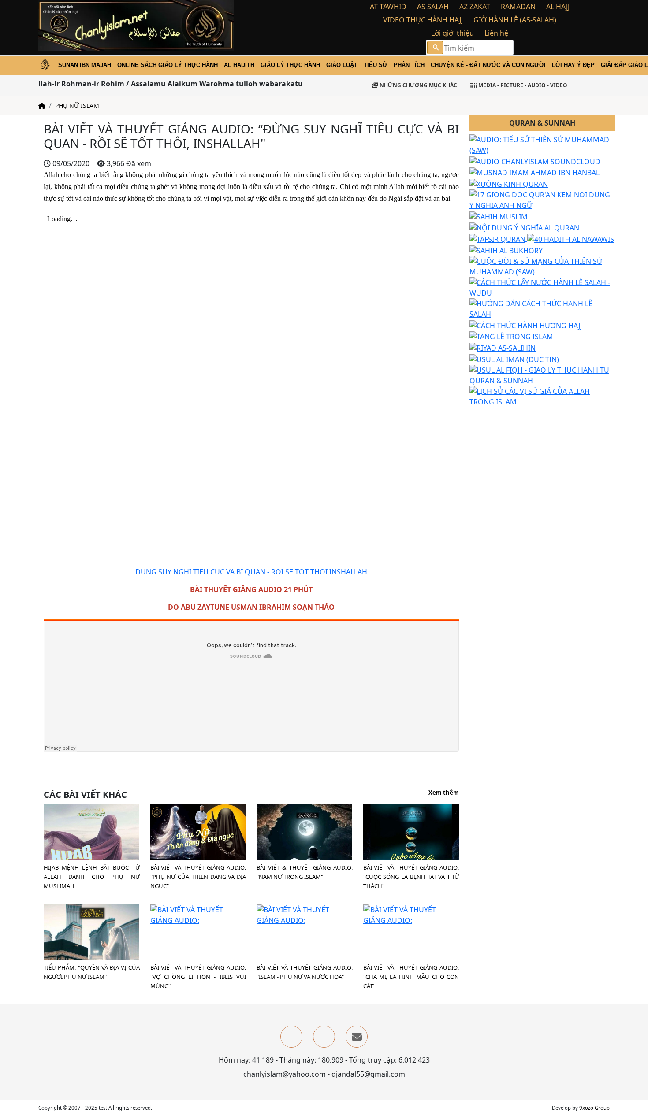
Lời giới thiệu (452, 33)
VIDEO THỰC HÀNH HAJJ (423, 20)
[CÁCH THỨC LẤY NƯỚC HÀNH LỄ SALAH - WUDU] (542, 287)
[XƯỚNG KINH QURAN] (508, 183)
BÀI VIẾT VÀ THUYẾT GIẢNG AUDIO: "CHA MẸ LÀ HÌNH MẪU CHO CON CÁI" (411, 976)
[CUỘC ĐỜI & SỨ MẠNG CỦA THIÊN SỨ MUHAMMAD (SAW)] (542, 265)
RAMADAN (518, 6)
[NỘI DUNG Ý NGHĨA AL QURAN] (524, 227)
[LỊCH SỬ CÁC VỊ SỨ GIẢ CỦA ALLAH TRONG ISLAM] (542, 395)
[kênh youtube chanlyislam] (324, 1037)
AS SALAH (433, 6)
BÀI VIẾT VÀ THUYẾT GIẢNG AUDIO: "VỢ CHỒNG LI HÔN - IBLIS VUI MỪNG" (198, 976)
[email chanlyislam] (357, 1037)
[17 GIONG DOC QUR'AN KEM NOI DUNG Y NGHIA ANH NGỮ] (542, 199)
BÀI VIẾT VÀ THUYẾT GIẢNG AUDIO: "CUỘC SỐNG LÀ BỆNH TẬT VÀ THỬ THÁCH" (411, 876)
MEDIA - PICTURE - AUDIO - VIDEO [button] (522, 85)
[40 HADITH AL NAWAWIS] (570, 238)
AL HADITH (239, 65)
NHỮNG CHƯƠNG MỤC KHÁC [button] (417, 85)
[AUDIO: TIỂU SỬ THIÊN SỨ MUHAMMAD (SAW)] (542, 144)
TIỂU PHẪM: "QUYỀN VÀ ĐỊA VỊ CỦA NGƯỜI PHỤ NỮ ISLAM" (92, 972)
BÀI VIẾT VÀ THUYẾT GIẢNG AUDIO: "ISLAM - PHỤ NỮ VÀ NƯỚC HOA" (305, 972)
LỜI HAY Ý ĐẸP (573, 65)
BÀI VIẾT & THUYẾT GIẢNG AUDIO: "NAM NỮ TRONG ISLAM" (305, 872)
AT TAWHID (388, 6)
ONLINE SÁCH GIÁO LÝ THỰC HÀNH (167, 65)
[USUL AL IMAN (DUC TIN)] (514, 358)
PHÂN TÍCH (409, 65)
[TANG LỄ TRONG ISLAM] (511, 336)
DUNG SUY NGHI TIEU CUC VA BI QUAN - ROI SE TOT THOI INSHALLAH (251, 572)
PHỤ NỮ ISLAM (77, 105)
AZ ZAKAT (474, 6)
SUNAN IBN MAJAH (84, 65)
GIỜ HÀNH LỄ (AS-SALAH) (514, 20)
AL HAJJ (558, 6)
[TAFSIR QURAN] (498, 238)
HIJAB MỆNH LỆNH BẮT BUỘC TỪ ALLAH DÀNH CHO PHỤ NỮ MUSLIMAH (92, 876)
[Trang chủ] (41, 105)
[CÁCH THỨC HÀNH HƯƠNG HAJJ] (525, 325)
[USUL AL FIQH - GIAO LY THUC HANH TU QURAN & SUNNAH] (542, 374)
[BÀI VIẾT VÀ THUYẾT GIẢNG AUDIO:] (198, 831)
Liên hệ (496, 33)
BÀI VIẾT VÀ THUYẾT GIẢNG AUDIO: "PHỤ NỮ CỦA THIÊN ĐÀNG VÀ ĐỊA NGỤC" (198, 876)
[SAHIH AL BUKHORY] (506, 250)
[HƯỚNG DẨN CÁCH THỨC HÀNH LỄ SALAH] (542, 308)
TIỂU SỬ (375, 65)
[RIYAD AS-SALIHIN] (502, 347)
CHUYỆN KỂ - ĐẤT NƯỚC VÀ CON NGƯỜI (488, 65)
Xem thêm (443, 792)
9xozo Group (594, 1107)
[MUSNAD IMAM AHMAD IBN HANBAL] (534, 172)
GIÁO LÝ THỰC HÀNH (290, 65)
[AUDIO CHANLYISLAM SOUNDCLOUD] (534, 161)
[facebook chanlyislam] (291, 1037)
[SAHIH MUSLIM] (498, 216)
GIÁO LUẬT (342, 65)
